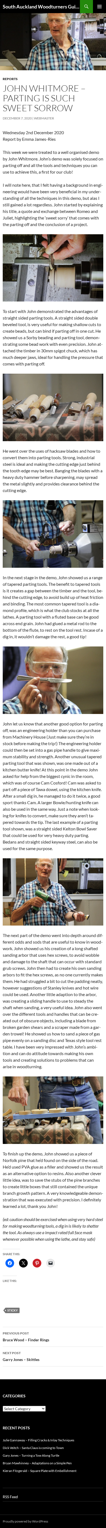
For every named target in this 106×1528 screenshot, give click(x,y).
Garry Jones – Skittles (21, 1356)
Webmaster (44, 118)
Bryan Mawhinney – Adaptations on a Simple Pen (37, 1463)
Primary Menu (99, 6)
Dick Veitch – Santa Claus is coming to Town (33, 1448)
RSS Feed (10, 1496)
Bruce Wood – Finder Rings (26, 1336)
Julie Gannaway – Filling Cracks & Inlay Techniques (38, 1440)
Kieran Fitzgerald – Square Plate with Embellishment (39, 1471)
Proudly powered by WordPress (25, 1521)
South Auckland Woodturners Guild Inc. (41, 7)
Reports (10, 79)
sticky (12, 1310)
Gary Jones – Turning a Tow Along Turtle (31, 1455)
